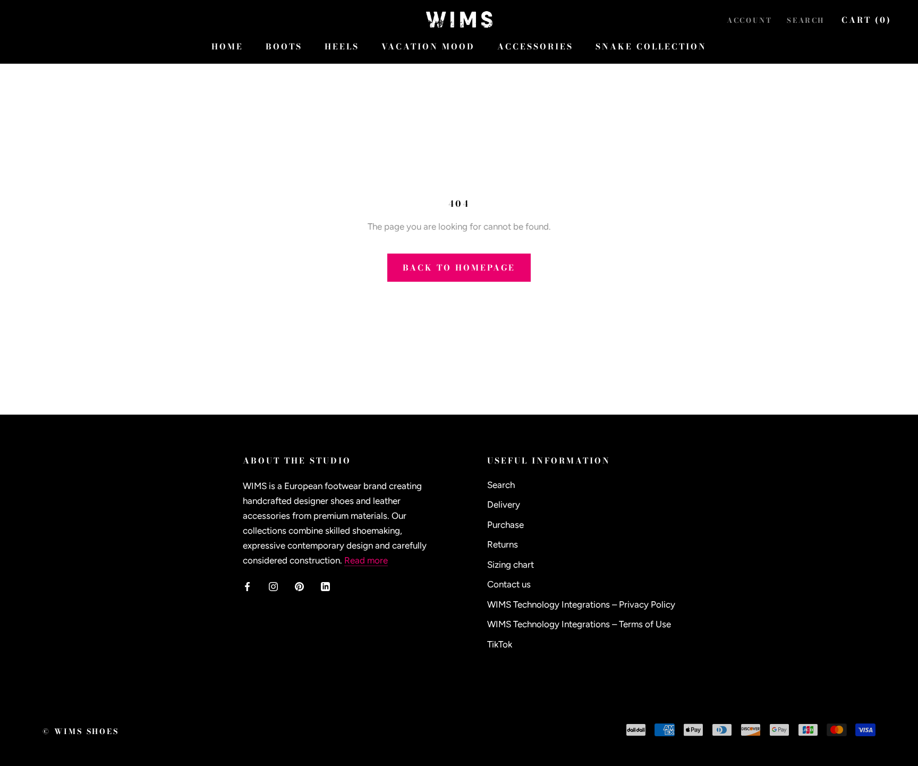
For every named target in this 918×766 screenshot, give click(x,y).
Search (805, 20)
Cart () (866, 20)
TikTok (499, 644)
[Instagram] (273, 585)
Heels (342, 46)
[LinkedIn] (325, 585)
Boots (284, 46)
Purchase (505, 524)
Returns (502, 544)
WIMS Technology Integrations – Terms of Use (579, 624)
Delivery (503, 504)
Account (749, 20)
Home (227, 46)
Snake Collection (651, 46)
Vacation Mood (428, 46)
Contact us (509, 584)
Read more (366, 560)
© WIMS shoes (80, 731)
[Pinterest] (299, 585)
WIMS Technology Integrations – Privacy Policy (581, 604)
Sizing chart (510, 564)
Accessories (535, 46)
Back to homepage (459, 268)
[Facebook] (247, 585)
